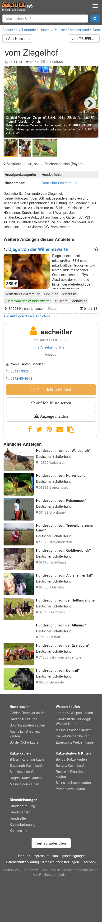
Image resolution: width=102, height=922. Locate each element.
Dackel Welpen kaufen (72, 736)
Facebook (88, 862)
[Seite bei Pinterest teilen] (49, 429)
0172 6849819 (21, 378)
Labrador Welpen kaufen (74, 712)
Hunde (45, 29)
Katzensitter (19, 830)
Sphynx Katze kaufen (72, 765)
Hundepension (21, 812)
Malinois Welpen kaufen (74, 729)
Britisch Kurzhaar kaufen (28, 759)
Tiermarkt (28, 29)
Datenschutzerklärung (22, 862)
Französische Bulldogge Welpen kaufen (74, 721)
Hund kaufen (20, 706)
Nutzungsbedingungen (69, 855)
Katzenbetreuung (23, 824)
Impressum (40, 855)
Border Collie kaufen (25, 742)
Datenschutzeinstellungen (59, 862)
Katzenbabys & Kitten (73, 753)
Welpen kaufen (68, 706)
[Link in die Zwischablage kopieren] (70, 429)
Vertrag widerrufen (51, 843)
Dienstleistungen (23, 799)
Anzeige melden (53, 416)
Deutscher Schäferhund (71, 29)
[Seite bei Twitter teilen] (39, 429)
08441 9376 (20, 371)
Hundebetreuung (22, 805)
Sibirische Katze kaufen (73, 782)
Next (90, 103)
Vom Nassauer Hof (20, 38)
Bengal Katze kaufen (71, 759)
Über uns (23, 855)
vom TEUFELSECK (86, 38)
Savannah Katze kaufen (28, 765)
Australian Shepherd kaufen (25, 733)
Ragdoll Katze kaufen (26, 777)
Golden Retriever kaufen (28, 712)
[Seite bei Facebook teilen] (30, 429)
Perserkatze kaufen (70, 788)
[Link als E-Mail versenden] (59, 429)
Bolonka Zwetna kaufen (27, 725)
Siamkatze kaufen (23, 771)
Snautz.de (10, 29)
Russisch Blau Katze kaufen (71, 774)
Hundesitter (18, 818)
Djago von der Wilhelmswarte (38, 249)
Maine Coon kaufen (24, 784)
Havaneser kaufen (23, 719)
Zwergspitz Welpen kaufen (76, 742)
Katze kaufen (20, 753)
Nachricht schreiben (53, 389)
